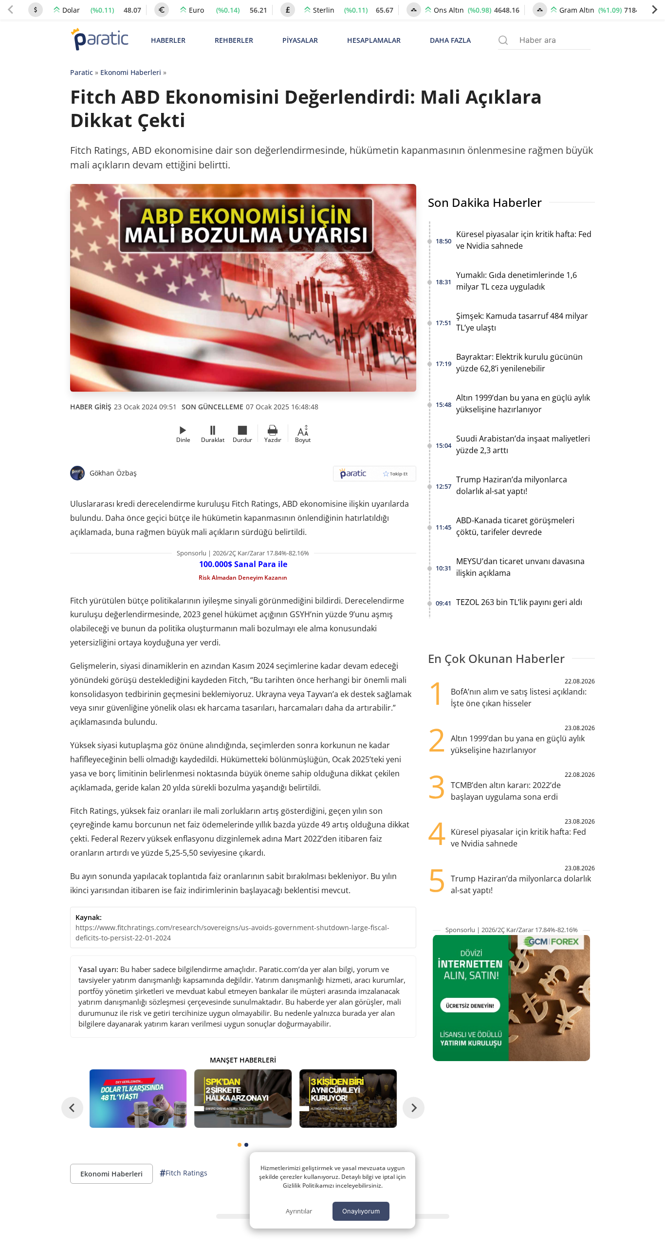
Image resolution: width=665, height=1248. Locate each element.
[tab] (239, 1145)
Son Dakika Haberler (485, 202)
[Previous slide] (10, 10)
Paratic (81, 72)
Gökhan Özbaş (113, 472)
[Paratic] (99, 40)
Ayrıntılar (299, 1211)
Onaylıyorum (361, 1211)
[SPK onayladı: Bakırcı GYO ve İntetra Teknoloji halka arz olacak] (243, 1098)
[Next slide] (654, 10)
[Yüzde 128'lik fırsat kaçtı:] (348, 1098)
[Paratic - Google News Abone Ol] (374, 477)
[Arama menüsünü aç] (503, 40)
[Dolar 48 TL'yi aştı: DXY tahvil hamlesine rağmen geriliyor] (138, 1098)
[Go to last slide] (72, 1108)
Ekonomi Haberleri (130, 72)
